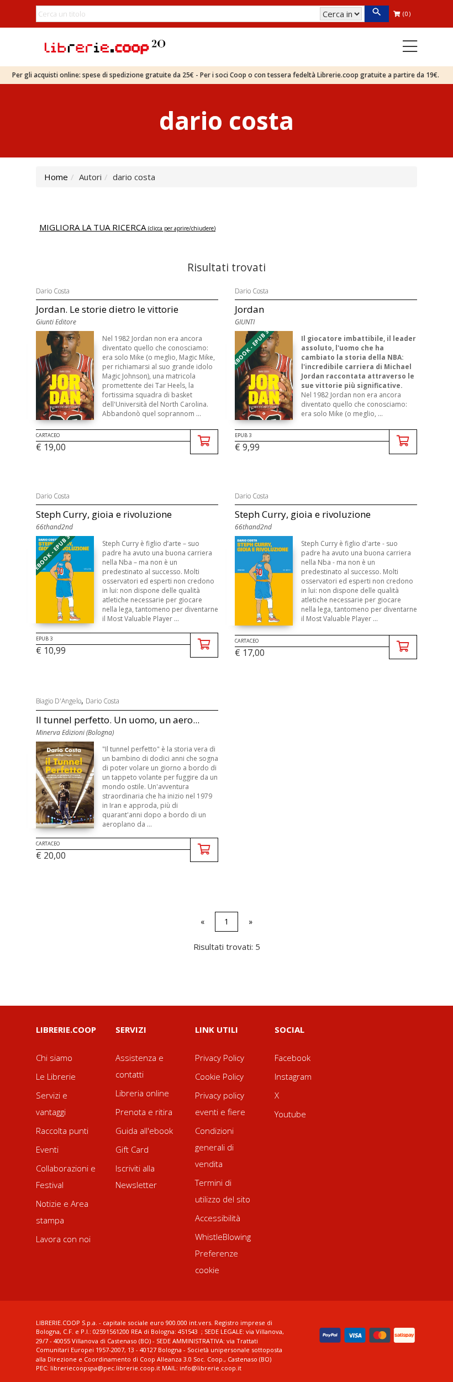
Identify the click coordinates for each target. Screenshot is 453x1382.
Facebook (292, 1057)
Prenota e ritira (143, 1111)
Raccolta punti (62, 1130)
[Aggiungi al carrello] (204, 441)
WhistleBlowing (223, 1236)
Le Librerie (56, 1076)
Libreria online (142, 1093)
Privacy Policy (219, 1057)
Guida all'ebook (144, 1130)
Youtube (290, 1114)
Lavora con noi (63, 1238)
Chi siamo (54, 1057)
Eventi (47, 1149)
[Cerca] (376, 14)
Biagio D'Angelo (58, 701)
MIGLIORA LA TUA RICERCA (127, 227)
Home (56, 176)
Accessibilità (217, 1217)
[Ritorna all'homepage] (105, 45)
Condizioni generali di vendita (214, 1147)
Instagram (293, 1076)
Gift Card (132, 1149)
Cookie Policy (219, 1076)
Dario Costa (53, 291)
